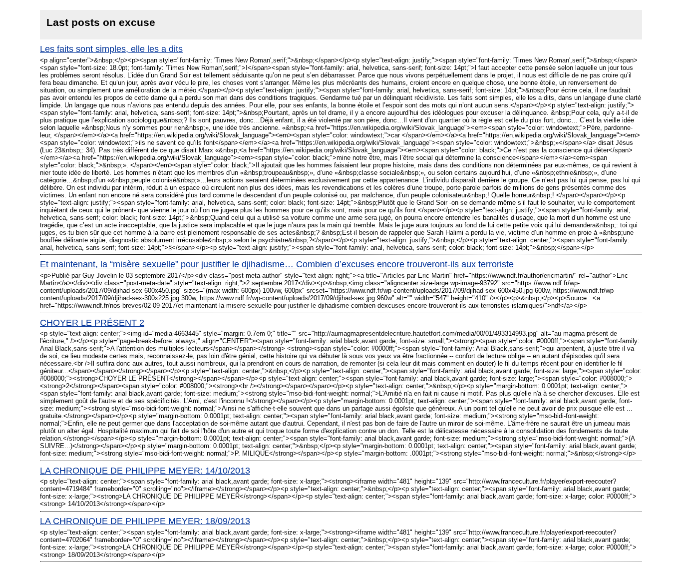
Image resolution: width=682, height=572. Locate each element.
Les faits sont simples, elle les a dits (111, 49)
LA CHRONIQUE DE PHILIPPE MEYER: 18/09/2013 (145, 521)
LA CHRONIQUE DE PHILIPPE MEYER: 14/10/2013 (145, 471)
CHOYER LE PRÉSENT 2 (92, 323)
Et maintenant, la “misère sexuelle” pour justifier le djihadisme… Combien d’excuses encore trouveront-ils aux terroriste (277, 264)
